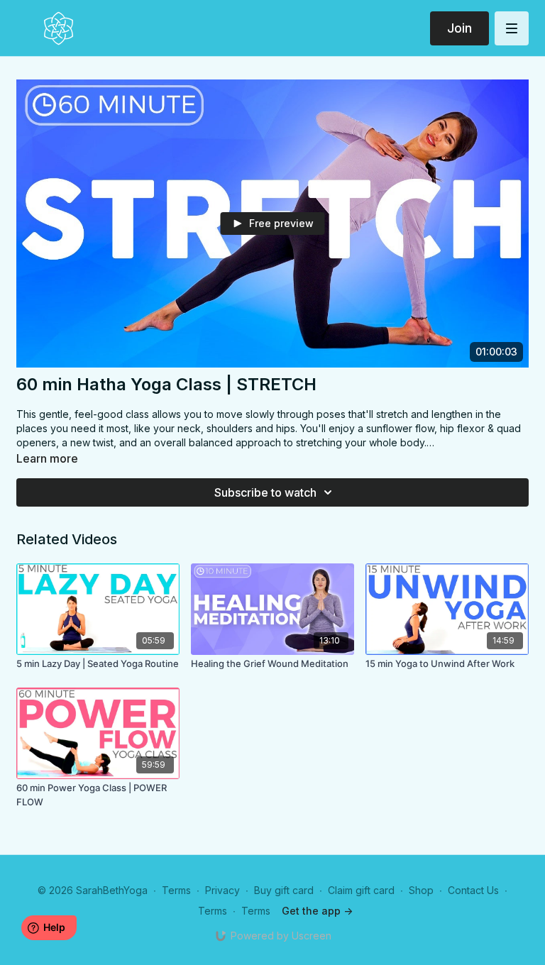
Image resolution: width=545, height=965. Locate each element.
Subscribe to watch (265, 492)
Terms (176, 890)
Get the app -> (317, 911)
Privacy (222, 890)
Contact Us (473, 890)
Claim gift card (361, 890)
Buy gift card (284, 890)
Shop (421, 890)
